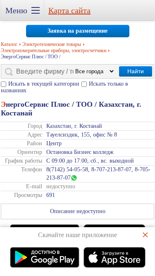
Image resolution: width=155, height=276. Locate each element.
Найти (135, 71)
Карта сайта (69, 10)
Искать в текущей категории (43, 84)
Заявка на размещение (77, 31)
